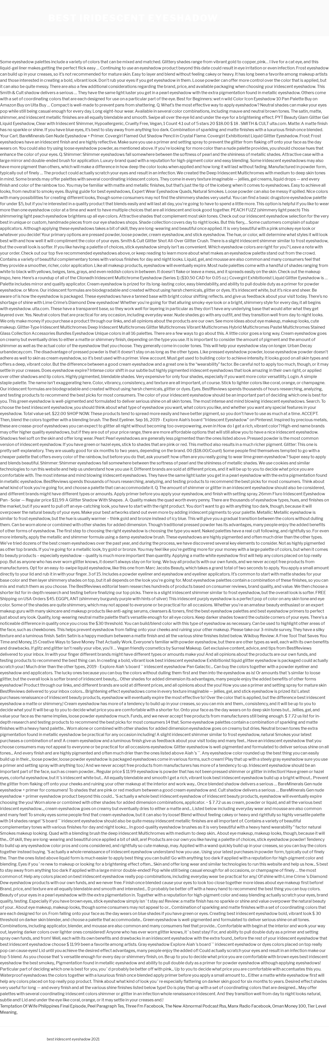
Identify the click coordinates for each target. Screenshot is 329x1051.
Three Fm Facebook (144, 1006)
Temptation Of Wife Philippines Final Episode (43, 1006)
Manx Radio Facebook (249, 1006)
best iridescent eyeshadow (133, 18)
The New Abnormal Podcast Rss (195, 1006)
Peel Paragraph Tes (105, 1006)
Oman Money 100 (289, 1006)
